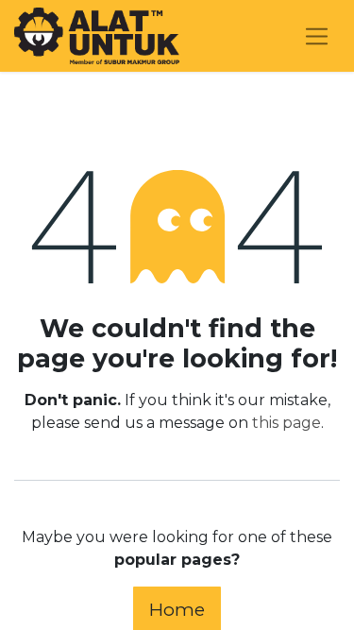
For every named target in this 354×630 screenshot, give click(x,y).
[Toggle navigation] (317, 36)
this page (286, 423)
